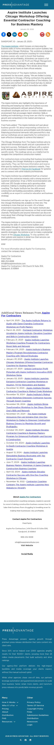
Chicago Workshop (21, 235)
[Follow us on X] (21, 740)
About (5, 712)
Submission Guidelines (38, 715)
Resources (7, 722)
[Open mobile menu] (46, 5)
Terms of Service (35, 705)
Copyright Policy (35, 709)
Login (29, 725)
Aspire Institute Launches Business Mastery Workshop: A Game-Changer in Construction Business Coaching (29, 465)
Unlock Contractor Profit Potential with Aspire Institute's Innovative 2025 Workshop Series (29, 372)
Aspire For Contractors (30, 497)
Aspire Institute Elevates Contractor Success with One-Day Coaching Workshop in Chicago (27, 475)
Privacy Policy (34, 702)
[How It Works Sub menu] (17, 702)
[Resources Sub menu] (14, 722)
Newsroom (32, 722)
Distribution (7, 715)
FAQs (29, 712)
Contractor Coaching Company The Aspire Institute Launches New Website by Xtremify (27, 485)
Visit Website (27, 545)
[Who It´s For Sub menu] (17, 705)
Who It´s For (8, 705)
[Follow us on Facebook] (25, 740)
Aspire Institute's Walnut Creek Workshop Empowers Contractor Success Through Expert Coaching (28, 398)
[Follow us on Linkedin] (30, 740)
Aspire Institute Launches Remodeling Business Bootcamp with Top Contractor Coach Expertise (27, 456)
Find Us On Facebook (31, 169)
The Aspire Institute (9, 46)
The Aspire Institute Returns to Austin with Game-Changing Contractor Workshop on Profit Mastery (28, 324)
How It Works (8, 702)
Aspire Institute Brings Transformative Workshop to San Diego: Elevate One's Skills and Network (29, 407)
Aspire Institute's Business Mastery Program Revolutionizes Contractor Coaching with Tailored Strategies (28, 353)
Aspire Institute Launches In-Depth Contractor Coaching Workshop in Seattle (28, 446)
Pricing (5, 709)
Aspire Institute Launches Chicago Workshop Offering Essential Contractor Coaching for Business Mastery (29, 362)
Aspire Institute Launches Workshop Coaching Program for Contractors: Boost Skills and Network (28, 343)
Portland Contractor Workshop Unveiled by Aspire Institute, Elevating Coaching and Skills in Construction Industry (29, 333)
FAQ (4, 718)
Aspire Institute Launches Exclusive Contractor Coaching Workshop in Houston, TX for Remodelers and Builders (27, 382)
